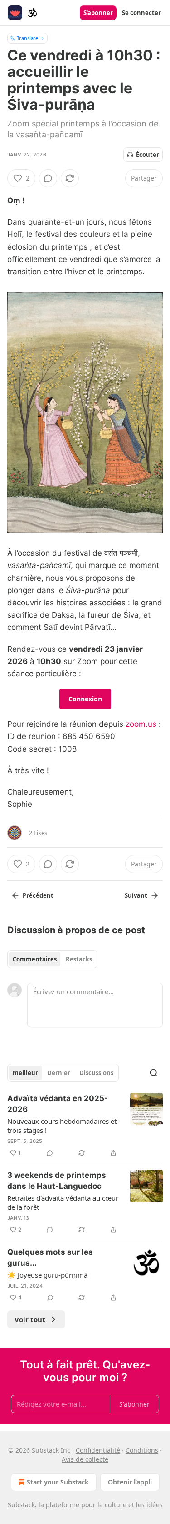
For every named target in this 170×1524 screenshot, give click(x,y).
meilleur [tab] (25, 1073)
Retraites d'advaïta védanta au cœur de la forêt (62, 1202)
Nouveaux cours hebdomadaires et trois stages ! (62, 1126)
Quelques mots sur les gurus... (50, 1257)
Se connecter (141, 13)
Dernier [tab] (58, 1073)
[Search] (154, 1073)
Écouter (147, 155)
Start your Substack (58, 1482)
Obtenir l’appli (130, 1482)
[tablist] (52, 959)
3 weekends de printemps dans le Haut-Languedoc (56, 1181)
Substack (21, 1504)
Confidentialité (98, 1450)
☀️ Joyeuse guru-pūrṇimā (47, 1274)
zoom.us (141, 724)
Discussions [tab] (96, 1073)
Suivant (136, 895)
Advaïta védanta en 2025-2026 (57, 1104)
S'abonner (98, 13)
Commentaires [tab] (35, 959)
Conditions (142, 1450)
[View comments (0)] (48, 178)
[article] (85, 1125)
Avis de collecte (85, 1459)
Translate (27, 38)
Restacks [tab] (79, 959)
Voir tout (30, 1319)
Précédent (38, 895)
